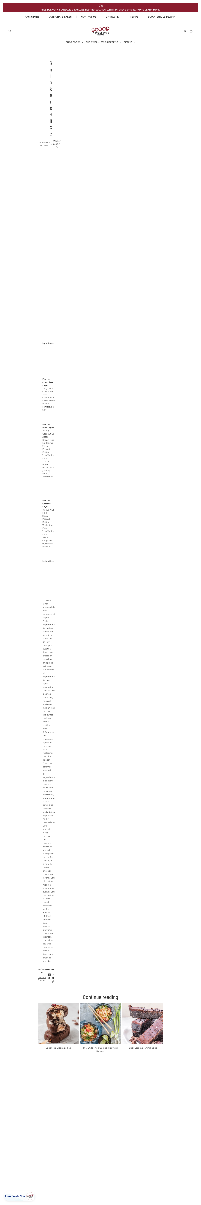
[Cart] (191, 31)
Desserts (42, 977)
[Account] (185, 31)
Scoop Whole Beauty (162, 16)
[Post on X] (53, 974)
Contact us (88, 16)
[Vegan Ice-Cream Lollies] (58, 1023)
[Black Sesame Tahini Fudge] (142, 1023)
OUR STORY (32, 16)
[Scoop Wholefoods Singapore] (100, 31)
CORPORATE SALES (60, 16)
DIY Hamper (113, 16)
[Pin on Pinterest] (49, 978)
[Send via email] (53, 978)
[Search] (10, 31)
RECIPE (134, 16)
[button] (53, 981)
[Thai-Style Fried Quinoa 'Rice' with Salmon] (100, 1023)
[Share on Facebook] (49, 974)
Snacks (41, 980)
